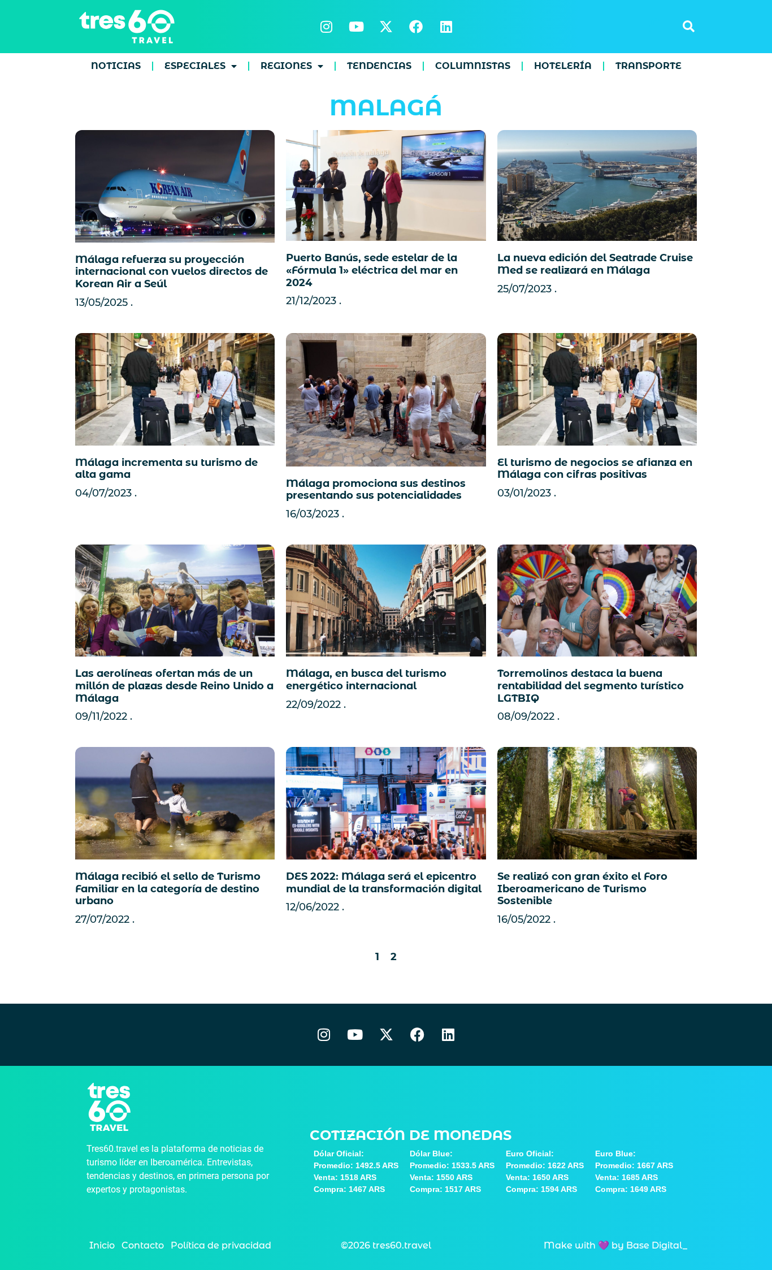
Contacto (143, 1245)
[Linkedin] (445, 26)
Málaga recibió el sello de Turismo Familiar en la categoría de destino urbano (168, 888)
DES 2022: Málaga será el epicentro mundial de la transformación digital (384, 882)
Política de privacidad (221, 1245)
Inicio (102, 1245)
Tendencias (379, 66)
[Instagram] (326, 26)
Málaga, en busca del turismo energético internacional (366, 679)
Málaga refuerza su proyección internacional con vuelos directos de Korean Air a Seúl (171, 271)
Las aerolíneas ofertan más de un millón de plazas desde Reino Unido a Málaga (174, 685)
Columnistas (472, 66)
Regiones (286, 66)
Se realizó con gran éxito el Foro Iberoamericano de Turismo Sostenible (582, 888)
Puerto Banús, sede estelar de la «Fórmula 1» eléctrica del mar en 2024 (372, 270)
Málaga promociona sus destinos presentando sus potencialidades (376, 489)
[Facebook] (416, 26)
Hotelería (563, 66)
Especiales (194, 66)
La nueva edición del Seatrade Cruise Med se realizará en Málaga (595, 264)
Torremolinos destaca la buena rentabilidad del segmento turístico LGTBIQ (590, 685)
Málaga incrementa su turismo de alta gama (166, 468)
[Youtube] (356, 26)
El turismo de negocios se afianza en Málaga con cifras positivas (594, 468)
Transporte (648, 66)
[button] (688, 27)
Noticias (116, 66)
